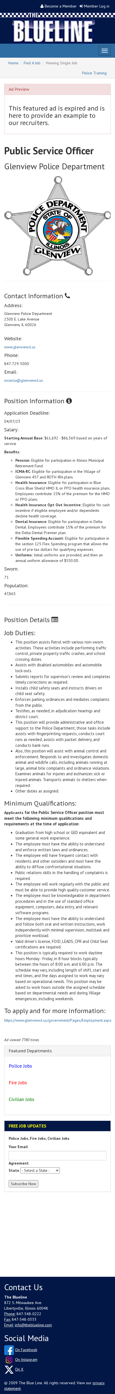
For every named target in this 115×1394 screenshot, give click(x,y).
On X (19, 1369)
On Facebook (26, 1349)
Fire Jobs (18, 1082)
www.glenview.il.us (19, 346)
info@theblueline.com (33, 1324)
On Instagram (26, 1359)
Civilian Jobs (21, 1099)
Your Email (18, 1146)
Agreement (19, 1163)
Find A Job (32, 62)
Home (13, 62)
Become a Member (61, 6)
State (14, 1170)
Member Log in (96, 6)
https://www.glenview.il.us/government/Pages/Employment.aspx (57, 1020)
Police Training (94, 72)
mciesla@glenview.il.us (23, 380)
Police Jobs (20, 1066)
